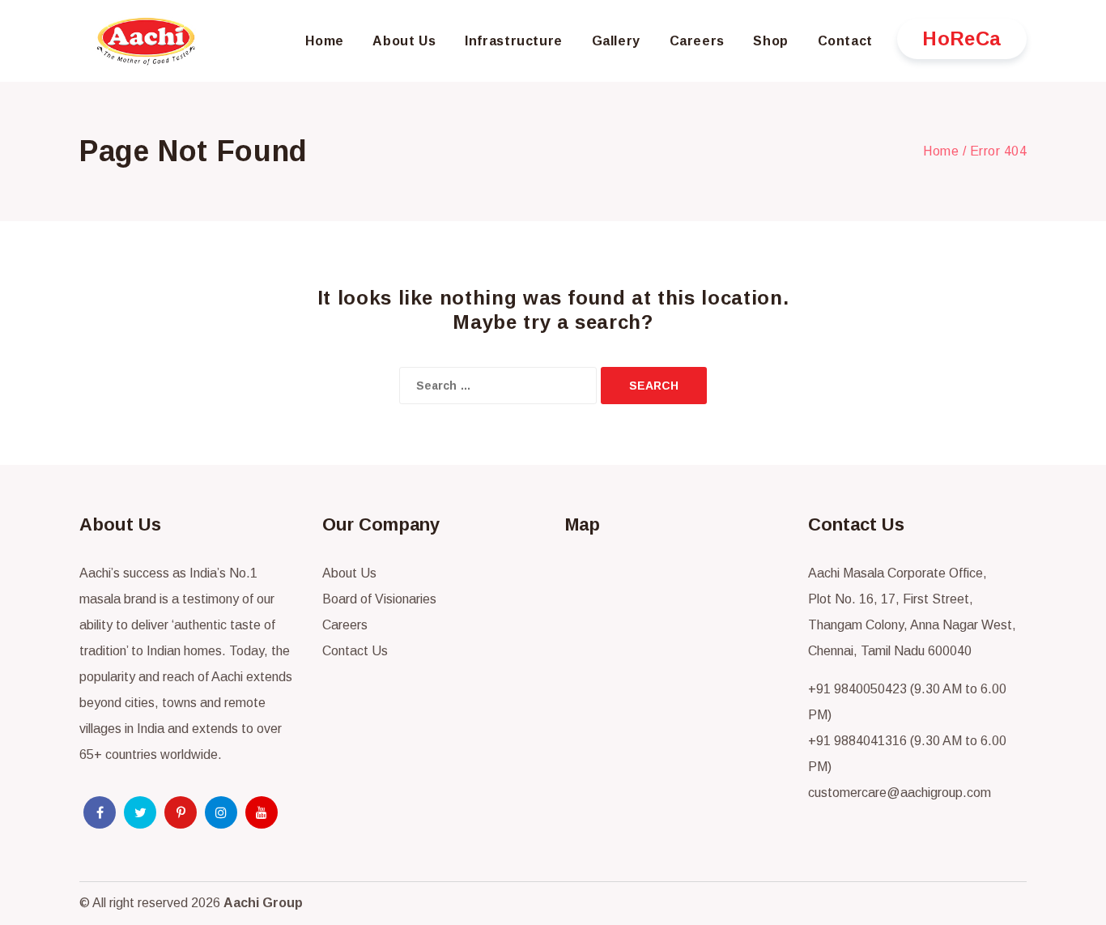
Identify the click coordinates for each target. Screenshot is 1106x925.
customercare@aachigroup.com (899, 792)
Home (941, 151)
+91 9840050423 (857, 689)
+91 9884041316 (857, 741)
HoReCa (962, 38)
